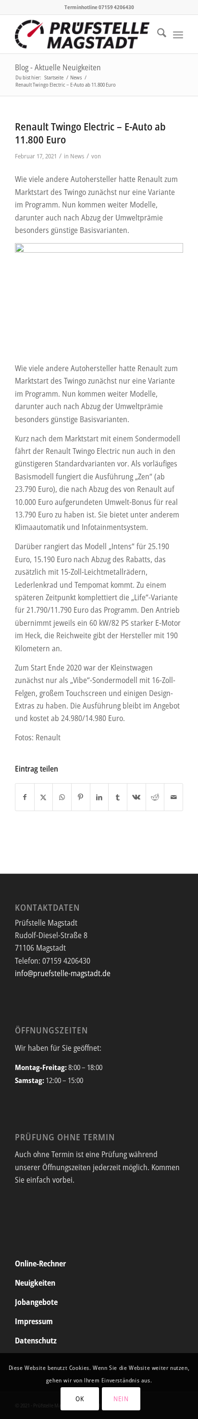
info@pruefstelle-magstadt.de (63, 973)
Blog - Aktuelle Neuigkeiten (58, 67)
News (77, 156)
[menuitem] (157, 34)
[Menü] (178, 34)
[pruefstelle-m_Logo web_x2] (82, 34)
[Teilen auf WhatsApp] (62, 797)
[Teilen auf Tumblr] (118, 797)
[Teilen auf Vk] (136, 797)
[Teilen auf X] (44, 797)
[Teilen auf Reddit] (155, 797)
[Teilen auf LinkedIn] (99, 797)
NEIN (121, 1398)
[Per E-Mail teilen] (173, 797)
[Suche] (157, 34)
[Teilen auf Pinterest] (81, 797)
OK (79, 1398)
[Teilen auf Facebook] (24, 797)
